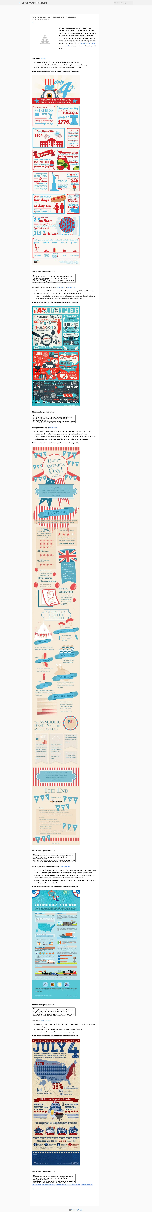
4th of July (37, 1185)
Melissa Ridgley (87, 1185)
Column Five (71, 287)
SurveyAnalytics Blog (34, 2)
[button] (33, 23)
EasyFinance (53, 427)
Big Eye (43, 58)
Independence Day (48, 1185)
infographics (75, 1185)
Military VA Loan (65, 866)
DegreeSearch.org (45, 1020)
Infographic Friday (62, 1185)
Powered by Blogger (77, 1209)
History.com (60, 287)
